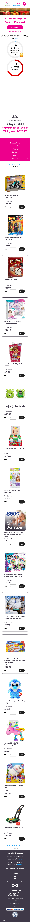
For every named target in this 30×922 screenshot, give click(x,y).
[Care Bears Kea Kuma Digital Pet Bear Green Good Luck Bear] (15, 394)
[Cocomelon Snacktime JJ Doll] (15, 436)
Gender (14, 152)
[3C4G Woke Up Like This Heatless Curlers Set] (15, 310)
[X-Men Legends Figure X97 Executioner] (15, 225)
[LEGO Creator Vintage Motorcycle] (15, 183)
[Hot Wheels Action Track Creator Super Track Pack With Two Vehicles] (15, 647)
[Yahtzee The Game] (15, 267)
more (16, 38)
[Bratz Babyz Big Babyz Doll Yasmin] (15, 352)
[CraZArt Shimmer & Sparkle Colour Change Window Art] (15, 562)
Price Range (15, 158)
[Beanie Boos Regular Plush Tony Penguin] (15, 689)
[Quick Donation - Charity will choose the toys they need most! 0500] (15, 520)
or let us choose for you (15, 31)
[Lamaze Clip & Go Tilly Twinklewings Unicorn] (15, 731)
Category (15, 149)
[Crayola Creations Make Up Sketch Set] (15, 478)
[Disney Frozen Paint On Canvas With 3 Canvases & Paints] (15, 604)
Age (14, 155)
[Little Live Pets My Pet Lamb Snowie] (15, 773)
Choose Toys (15, 27)
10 (21, 164)
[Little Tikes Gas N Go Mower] (15, 815)
